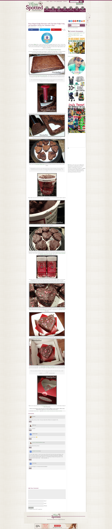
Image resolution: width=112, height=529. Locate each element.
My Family (47, 10)
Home (48, 1)
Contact (65, 1)
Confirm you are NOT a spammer (35, 509)
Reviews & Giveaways (53, 11)
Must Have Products (83, 11)
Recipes (65, 10)
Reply (30, 421)
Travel (76, 10)
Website (45, 505)
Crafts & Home (59, 11)
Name (45, 500)
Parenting (70, 10)
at (32, 417)
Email (45, 503)
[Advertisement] (47, 478)
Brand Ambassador (58, 1)
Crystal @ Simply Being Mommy (37, 442)
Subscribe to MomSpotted (73, 27)
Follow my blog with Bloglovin (73, 56)
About (51, 1)
